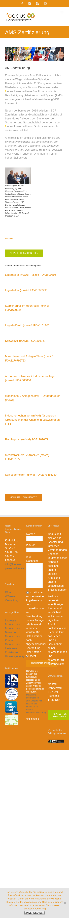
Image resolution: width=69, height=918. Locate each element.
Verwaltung (12, 600)
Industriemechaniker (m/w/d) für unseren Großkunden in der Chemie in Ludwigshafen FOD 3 (32, 420)
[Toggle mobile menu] (62, 12)
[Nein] (64, 903)
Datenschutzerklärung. (34, 908)
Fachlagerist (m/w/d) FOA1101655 (26, 439)
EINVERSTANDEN (34, 913)
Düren (8, 592)
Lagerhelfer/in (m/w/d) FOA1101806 (27, 325)
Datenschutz (12, 624)
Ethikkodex (11, 652)
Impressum (11, 620)
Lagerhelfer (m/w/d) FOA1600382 (26, 290)
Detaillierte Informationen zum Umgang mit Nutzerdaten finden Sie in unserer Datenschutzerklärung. (36, 704)
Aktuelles (9, 239)
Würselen (10, 596)
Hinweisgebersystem (17, 656)
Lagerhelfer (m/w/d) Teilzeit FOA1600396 (30, 274)
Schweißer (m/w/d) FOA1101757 (25, 340)
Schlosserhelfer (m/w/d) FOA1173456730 (30, 474)
